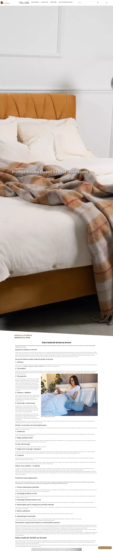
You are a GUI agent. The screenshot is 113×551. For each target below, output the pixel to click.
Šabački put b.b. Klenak (22, 337)
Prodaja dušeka (23, 335)
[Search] (97, 3)
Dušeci (74, 540)
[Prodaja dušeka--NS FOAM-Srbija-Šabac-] (5, 2)
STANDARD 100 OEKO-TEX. (33, 545)
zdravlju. (79, 453)
